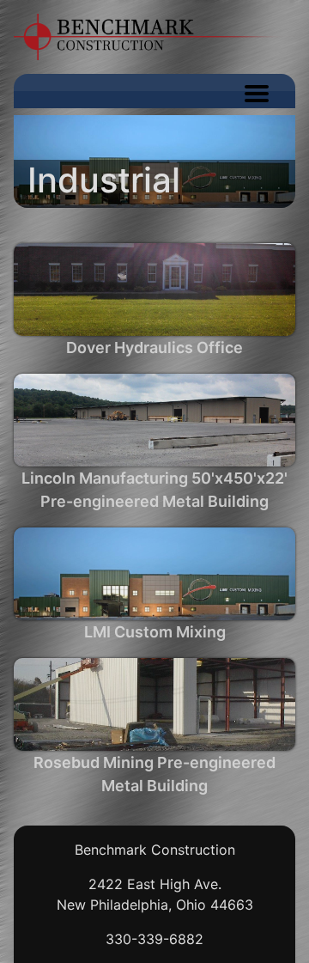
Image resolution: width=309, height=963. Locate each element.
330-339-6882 (154, 939)
